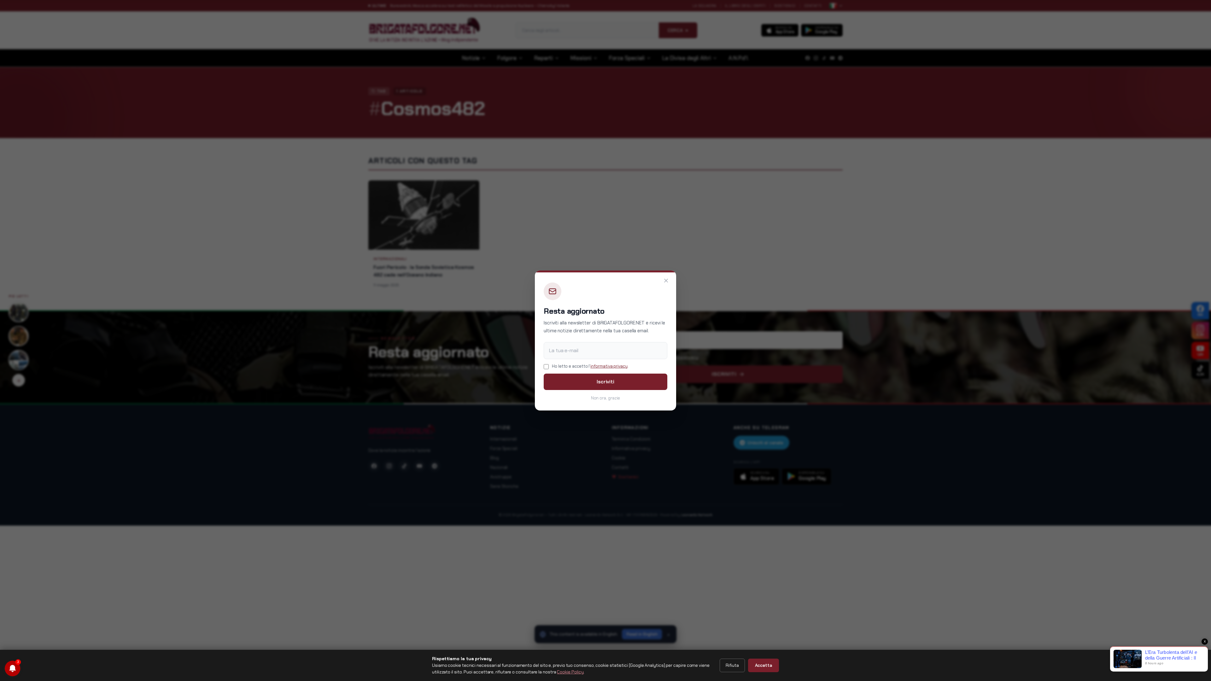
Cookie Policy (570, 672)
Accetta (763, 665)
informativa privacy (608, 366)
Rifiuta (732, 665)
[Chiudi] (666, 281)
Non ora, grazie (605, 398)
